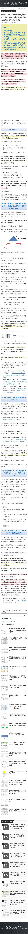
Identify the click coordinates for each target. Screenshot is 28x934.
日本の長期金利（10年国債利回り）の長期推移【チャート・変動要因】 (17, 677)
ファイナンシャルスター (14, 2)
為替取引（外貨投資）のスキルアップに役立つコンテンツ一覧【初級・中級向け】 (17, 855)
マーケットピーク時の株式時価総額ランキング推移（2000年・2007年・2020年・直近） (17, 782)
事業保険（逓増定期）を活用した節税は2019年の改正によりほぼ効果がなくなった (15, 382)
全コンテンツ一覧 (7, 923)
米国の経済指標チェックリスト (11, 419)
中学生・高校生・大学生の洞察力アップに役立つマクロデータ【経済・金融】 (17, 874)
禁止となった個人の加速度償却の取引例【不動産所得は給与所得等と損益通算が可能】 (14, 35)
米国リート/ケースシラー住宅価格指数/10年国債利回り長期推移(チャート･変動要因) (14, 439)
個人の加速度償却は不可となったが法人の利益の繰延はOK (14, 48)
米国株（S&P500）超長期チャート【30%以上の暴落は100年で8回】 (17, 649)
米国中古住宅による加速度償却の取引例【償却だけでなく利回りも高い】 (14, 44)
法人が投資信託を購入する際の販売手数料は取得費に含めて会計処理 (17, 658)
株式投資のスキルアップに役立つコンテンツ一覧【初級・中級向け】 (17, 836)
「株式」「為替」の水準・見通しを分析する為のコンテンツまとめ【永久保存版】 (17, 826)
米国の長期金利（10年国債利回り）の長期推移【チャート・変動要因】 (17, 763)
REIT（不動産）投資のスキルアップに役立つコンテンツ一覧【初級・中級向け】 (17, 864)
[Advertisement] (14, 106)
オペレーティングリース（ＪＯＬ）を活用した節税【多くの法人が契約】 (14, 375)
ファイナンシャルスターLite (8, 621)
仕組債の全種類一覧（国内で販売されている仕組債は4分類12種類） (17, 893)
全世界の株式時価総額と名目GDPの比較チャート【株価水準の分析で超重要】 (17, 912)
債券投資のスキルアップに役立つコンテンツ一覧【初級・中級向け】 (17, 845)
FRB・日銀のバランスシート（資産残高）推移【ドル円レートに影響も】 (17, 753)
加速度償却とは (8, 31)
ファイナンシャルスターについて (18, 923)
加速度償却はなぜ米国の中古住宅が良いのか (14, 40)
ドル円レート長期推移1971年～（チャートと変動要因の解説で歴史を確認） (17, 630)
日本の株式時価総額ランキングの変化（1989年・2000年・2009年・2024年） (17, 791)
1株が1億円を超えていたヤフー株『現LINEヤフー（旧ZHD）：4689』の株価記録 (17, 706)
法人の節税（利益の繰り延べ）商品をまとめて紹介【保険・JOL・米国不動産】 (14, 390)
